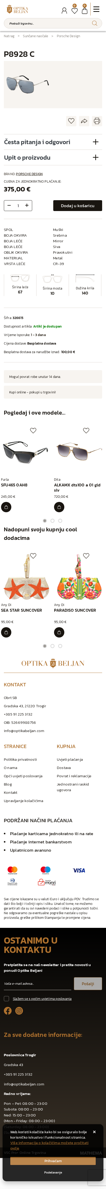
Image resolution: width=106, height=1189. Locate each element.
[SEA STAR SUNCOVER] (6, 632)
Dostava (64, 768)
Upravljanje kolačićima (23, 801)
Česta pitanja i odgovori (37, 141)
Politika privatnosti (20, 759)
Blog (8, 784)
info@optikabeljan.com (24, 731)
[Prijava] (64, 10)
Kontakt (10, 792)
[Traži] (94, 23)
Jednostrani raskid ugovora (73, 787)
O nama (10, 768)
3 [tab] (60, 521)
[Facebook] (8, 1010)
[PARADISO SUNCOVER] (59, 632)
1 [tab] (45, 521)
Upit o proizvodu (27, 157)
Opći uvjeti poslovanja (23, 776)
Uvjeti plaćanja (70, 759)
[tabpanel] (26, 470)
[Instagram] (19, 1010)
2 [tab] (52, 521)
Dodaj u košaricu (77, 205)
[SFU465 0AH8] (6, 507)
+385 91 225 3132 (18, 714)
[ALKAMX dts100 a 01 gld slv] (59, 507)
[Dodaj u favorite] (71, 121)
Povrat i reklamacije (74, 776)
